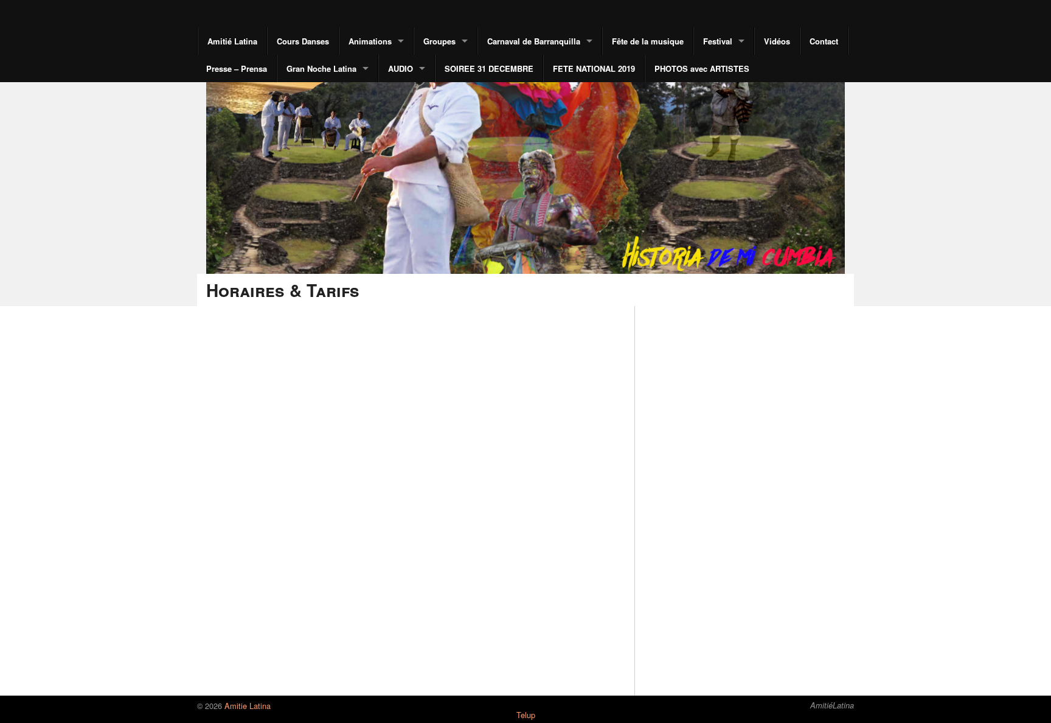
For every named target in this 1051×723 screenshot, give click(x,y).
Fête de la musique (648, 41)
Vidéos (777, 41)
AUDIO (400, 68)
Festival (717, 41)
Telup (525, 715)
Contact (824, 41)
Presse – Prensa (236, 68)
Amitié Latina (232, 41)
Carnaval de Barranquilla (533, 41)
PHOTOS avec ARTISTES (701, 68)
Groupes (439, 41)
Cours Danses (303, 41)
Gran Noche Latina (321, 68)
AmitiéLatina (832, 705)
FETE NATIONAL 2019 (594, 68)
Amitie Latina (246, 705)
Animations (370, 41)
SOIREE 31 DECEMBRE (489, 68)
